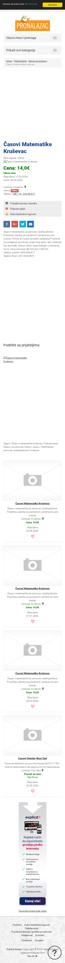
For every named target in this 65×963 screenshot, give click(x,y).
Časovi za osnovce (37, 61)
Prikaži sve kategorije (20, 50)
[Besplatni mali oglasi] (32, 22)
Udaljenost (27, 935)
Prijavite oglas (17, 208)
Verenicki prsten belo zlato (33, 911)
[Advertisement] (32, 103)
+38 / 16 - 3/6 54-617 (23, 193)
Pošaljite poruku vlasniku (23, 203)
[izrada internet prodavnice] (32, 853)
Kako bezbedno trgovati (23, 214)
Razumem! (52, 4)
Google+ (39, 940)
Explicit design (14, 949)
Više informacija (31, 4)
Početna (17, 924)
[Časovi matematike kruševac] (16, 359)
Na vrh (31, 956)
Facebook (26, 940)
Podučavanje (20, 61)
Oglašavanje (31, 928)
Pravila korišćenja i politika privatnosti (31, 931)
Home (9, 61)
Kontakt (39, 935)
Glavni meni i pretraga (21, 38)
